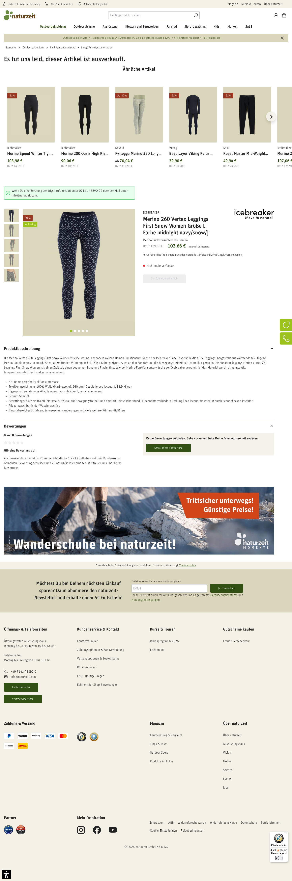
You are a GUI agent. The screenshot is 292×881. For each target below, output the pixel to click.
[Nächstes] (271, 116)
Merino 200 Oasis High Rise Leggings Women (84, 154)
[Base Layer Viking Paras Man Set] (193, 114)
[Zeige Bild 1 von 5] (71, 331)
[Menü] (285, 833)
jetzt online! (157, 649)
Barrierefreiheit (270, 822)
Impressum (157, 822)
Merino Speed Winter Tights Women (30, 154)
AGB (171, 822)
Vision (227, 752)
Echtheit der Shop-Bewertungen (97, 684)
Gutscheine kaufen (238, 629)
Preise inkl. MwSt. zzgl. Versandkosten (220, 254)
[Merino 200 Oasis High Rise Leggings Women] (85, 114)
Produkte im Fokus (161, 761)
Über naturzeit (273, 4)
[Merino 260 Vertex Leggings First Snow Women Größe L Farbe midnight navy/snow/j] (79, 265)
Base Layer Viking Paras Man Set (189, 154)
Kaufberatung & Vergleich (166, 735)
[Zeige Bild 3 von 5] (79, 331)
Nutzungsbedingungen (145, 599)
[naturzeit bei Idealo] (8, 829)
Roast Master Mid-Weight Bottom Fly (244, 154)
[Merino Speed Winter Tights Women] (31, 114)
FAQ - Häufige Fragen (90, 676)
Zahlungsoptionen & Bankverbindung (100, 649)
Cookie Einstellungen (163, 830)
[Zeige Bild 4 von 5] (83, 331)
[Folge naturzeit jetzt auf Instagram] (81, 832)
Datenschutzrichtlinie (224, 595)
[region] (139, 121)
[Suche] (196, 15)
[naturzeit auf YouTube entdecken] (113, 832)
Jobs (225, 787)
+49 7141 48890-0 (23, 671)
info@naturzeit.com (24, 195)
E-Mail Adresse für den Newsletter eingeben (156, 581)
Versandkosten (187, 565)
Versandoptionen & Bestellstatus (98, 658)
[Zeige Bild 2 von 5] (75, 331)
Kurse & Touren (251, 4)
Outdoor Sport (159, 752)
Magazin (233, 4)
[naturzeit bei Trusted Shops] (81, 736)
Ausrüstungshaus (234, 743)
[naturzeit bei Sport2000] (20, 829)
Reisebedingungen (192, 830)
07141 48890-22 (90, 190)
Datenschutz (249, 822)
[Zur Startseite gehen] (20, 15)
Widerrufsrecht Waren (192, 822)
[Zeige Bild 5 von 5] (87, 331)
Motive (227, 761)
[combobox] (150, 15)
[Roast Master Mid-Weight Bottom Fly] (247, 114)
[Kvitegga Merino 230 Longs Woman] (139, 114)
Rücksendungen (87, 667)
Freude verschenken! (236, 641)
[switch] (279, 858)
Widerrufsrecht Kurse (223, 822)
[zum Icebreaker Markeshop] (254, 214)
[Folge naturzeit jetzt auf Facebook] (97, 832)
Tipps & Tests (158, 743)
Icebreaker (151, 212)
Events (227, 778)
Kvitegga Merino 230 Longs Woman (137, 154)
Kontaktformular (21, 687)
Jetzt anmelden (226, 588)
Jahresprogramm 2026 (164, 641)
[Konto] (276, 15)
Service (227, 770)
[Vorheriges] (7, 116)
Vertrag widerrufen (23, 699)
